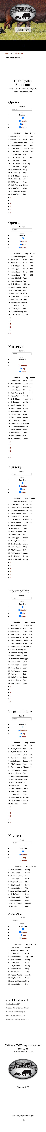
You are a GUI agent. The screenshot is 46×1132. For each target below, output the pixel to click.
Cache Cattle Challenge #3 (16, 1012)
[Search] (21, 112)
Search (22, 106)
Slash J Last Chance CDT (15, 1016)
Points (24, 127)
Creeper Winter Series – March (17, 1008)
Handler (24, 121)
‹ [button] (10, 200)
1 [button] (10, 203)
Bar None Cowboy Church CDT (17, 1020)
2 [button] (10, 206)
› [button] (10, 210)
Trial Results (23, 29)
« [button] (10, 197)
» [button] (10, 213)
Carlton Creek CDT (13, 1004)
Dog (24, 124)
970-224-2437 (23, 1091)
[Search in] (23, 112)
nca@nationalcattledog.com (23, 1094)
